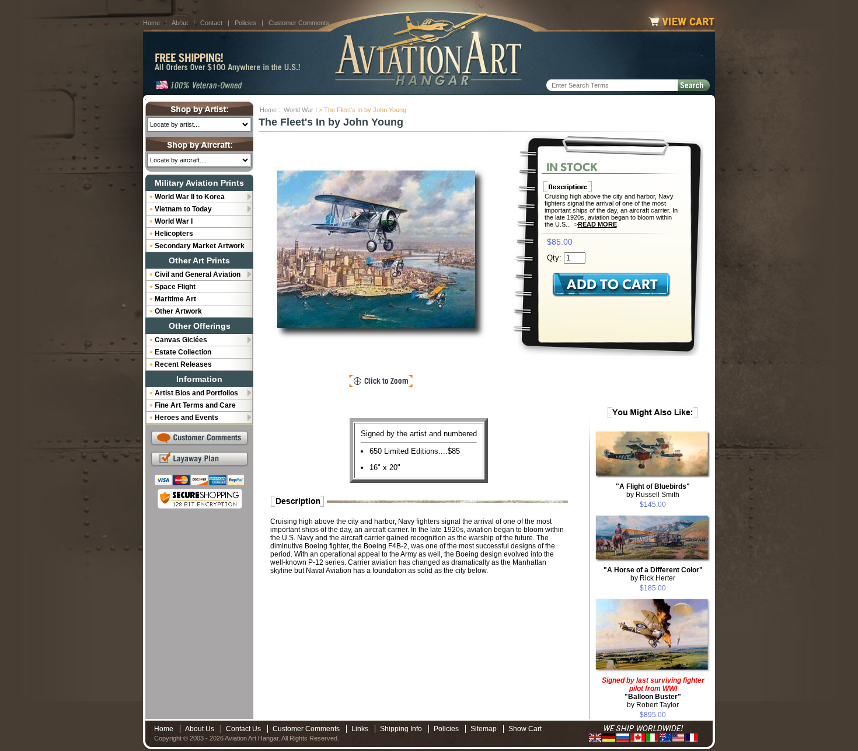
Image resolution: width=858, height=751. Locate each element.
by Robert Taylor (653, 692)
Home (151, 22)
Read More (597, 224)
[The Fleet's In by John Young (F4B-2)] (381, 254)
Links (359, 729)
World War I (300, 109)
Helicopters (174, 234)
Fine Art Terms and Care (195, 405)
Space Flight (175, 287)
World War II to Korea (190, 197)
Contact (211, 22)
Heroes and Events (186, 417)
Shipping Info (401, 729)
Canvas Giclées (181, 340)
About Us (199, 729)
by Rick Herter (653, 574)
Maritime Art (175, 299)
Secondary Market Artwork (200, 246)
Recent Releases (183, 364)
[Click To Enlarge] (381, 381)
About (180, 22)
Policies (245, 22)
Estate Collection (183, 352)
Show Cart (525, 729)
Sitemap (483, 729)
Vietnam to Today (183, 209)
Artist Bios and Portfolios (196, 393)
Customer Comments (298, 22)
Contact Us (243, 729)
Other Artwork (178, 311)
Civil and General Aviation (197, 274)
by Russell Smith (653, 490)
